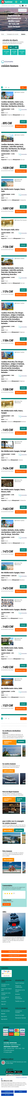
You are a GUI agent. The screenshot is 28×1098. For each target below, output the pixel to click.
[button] (26, 19)
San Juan (9, 332)
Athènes (9, 697)
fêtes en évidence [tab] (8, 859)
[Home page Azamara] (23, 109)
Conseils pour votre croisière (5, 993)
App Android (4, 1019)
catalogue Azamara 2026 (14, 951)
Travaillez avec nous (20, 1001)
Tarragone (9, 500)
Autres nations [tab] (19, 830)
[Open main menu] (26, 6)
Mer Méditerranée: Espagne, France (13, 573)
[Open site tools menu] (26, 2)
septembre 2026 (6, 52)
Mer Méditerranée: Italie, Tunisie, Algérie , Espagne (12, 649)
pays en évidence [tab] (8, 830)
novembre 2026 (21, 52)
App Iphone (4, 1016)
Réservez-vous (21, 126)
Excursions (3, 1001)
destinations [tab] (21, 741)
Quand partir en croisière (5, 997)
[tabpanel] (14, 52)
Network (3, 1013)
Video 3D (3, 1004)
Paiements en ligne (19, 1015)
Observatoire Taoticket (20, 1018)
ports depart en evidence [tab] (7, 799)
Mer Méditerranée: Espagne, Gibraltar (13, 610)
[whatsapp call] (16, 2)
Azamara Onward (5, 194)
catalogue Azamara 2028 (14, 959)
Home (2, 34)
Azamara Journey (5, 109)
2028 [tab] (16, 47)
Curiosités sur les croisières (5, 985)
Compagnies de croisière (12, 34)
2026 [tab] (5, 47)
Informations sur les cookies (20, 990)
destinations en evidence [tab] (8, 742)
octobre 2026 (14, 52)
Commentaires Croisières (18, 1011)
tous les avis (7, 904)
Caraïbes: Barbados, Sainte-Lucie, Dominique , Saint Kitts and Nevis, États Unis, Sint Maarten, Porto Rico (13, 104)
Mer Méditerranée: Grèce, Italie (11, 688)
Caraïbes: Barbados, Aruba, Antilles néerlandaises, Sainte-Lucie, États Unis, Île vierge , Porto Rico (13, 532)
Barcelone (9, 200)
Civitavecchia (10, 238)
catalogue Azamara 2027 (14, 955)
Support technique (19, 983)
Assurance (17, 994)
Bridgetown (9, 115)
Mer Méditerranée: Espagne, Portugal (13, 451)
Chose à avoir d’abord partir (6, 989)
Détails (23, 122)
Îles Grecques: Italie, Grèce (10, 230)
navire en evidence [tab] (8, 771)
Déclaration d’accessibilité (18, 997)
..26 (6, 87)
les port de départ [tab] (19, 799)
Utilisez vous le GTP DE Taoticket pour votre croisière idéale (16, 1062)
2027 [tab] (11, 47)
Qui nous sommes (5, 1011)
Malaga (8, 460)
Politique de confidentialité (18, 986)
